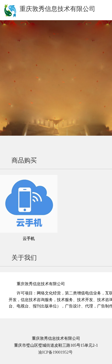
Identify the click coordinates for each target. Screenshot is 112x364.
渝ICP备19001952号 (55, 352)
